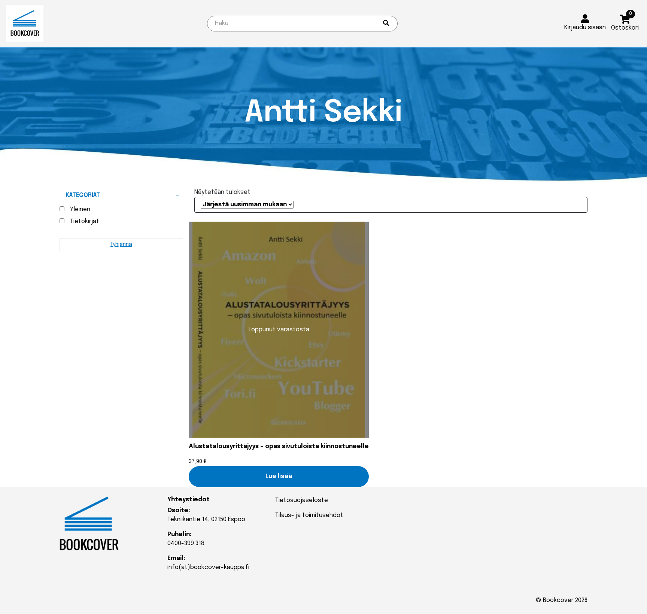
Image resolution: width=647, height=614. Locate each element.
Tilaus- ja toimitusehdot (309, 515)
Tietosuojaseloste (301, 500)
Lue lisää (278, 476)
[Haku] (386, 24)
